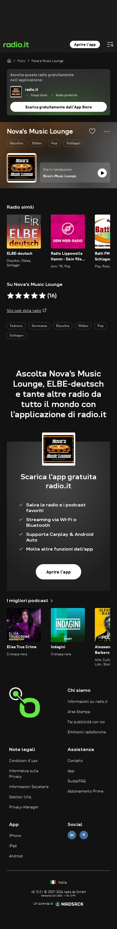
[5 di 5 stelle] (42, 296)
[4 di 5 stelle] (34, 296)
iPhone (15, 836)
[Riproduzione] (102, 172)
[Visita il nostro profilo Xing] (84, 835)
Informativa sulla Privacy (23, 774)
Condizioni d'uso (23, 761)
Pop (54, 143)
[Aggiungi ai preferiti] (92, 131)
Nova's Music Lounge (59, 176)
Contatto (75, 761)
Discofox (16, 143)
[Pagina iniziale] (9, 60)
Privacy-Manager (24, 807)
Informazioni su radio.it (88, 702)
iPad (13, 846)
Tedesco (16, 326)
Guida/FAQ (77, 781)
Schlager (73, 143)
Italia (62, 883)
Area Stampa (79, 712)
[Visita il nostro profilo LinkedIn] (72, 835)
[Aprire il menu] (110, 44)
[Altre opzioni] (107, 131)
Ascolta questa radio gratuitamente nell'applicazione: (42, 77)
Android (16, 856)
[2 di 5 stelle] (18, 296)
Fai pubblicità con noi (86, 722)
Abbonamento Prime (85, 791)
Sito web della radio (24, 311)
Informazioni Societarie (29, 787)
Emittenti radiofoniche (87, 732)
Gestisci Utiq (20, 797)
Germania (39, 326)
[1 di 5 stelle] (10, 296)
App (71, 771)
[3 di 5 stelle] (26, 296)
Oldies (37, 143)
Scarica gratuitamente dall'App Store (58, 107)
